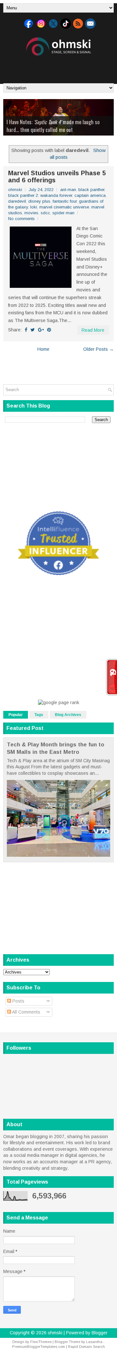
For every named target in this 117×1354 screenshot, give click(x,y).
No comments (21, 218)
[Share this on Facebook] (26, 329)
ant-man (68, 189)
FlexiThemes (41, 1342)
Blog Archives (68, 714)
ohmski (55, 1332)
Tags (38, 714)
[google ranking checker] (58, 702)
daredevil (17, 201)
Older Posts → (98, 349)
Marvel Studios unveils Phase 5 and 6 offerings (57, 176)
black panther (91, 189)
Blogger (100, 1332)
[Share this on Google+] (41, 329)
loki (33, 207)
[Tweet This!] (32, 329)
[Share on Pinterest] (49, 329)
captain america (90, 195)
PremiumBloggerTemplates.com (38, 1347)
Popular (15, 714)
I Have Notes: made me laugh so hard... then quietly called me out (52, 126)
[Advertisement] (60, 67)
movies (31, 212)
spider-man (63, 212)
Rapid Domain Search (86, 1347)
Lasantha (94, 1342)
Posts (17, 1001)
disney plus (39, 201)
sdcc (45, 212)
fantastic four (65, 201)
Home (43, 349)
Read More (93, 330)
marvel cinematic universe (64, 207)
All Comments (25, 1012)
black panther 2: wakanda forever (40, 195)
